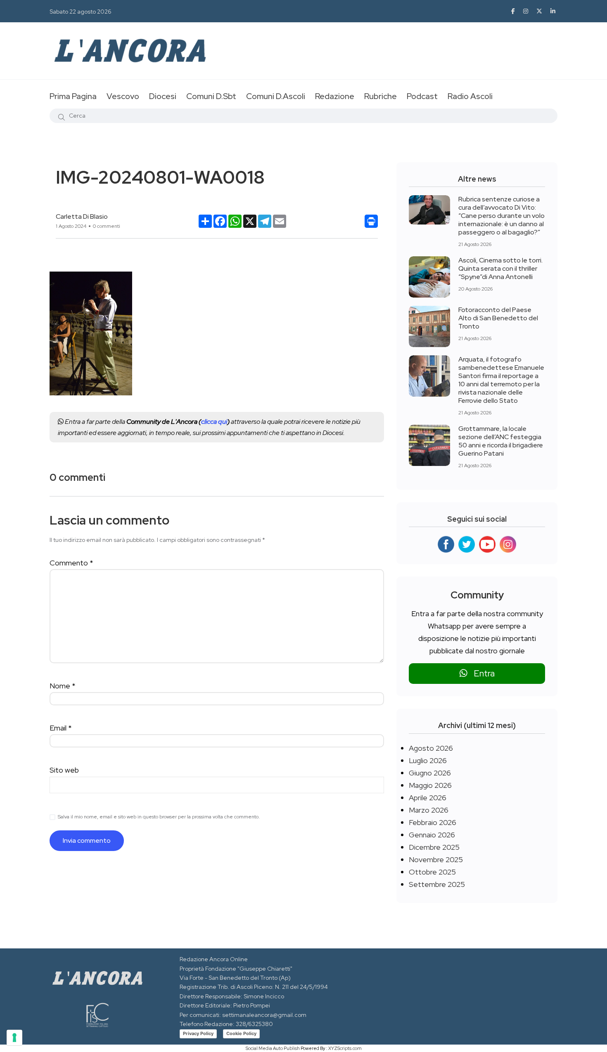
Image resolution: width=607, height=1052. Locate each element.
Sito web (64, 770)
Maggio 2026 (430, 785)
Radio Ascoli (470, 96)
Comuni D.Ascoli (275, 96)
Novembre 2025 (436, 859)
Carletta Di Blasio (82, 216)
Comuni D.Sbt (211, 96)
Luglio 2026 (428, 760)
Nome (63, 685)
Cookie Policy (241, 1033)
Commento (71, 562)
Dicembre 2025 (434, 847)
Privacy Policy (198, 1033)
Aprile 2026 (427, 797)
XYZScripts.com (345, 1048)
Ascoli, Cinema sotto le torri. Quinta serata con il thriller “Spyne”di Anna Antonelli (500, 268)
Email (61, 728)
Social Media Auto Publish (273, 1048)
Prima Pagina (73, 96)
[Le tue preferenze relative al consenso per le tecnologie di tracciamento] (14, 1037)
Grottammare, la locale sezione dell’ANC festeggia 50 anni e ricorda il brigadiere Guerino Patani (500, 441)
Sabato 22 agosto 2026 (80, 11)
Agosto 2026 (431, 748)
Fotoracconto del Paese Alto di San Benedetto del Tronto (498, 318)
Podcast (422, 96)
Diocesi (162, 96)
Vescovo (123, 96)
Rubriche (380, 96)
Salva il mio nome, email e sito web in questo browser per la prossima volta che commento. (159, 816)
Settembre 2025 (437, 884)
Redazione (334, 96)
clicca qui (214, 421)
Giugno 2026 (430, 773)
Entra (481, 673)
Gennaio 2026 (432, 834)
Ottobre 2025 (432, 872)
